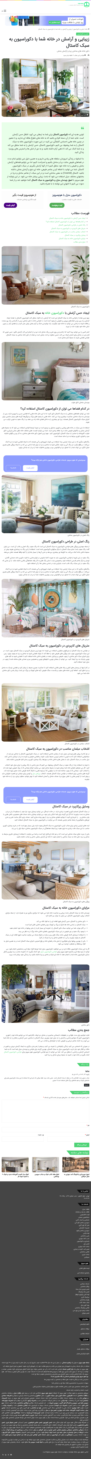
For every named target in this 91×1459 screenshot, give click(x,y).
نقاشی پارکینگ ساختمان (82, 1308)
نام (88, 1125)
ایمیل (87, 1135)
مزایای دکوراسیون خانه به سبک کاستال (72, 238)
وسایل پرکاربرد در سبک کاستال (75, 235)
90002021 (13, 468)
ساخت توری (85, 1254)
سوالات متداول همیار (83, 1349)
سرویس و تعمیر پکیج (83, 1230)
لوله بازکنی (86, 1233)
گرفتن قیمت (10, 205)
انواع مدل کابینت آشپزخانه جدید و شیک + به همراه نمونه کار (15, 1175)
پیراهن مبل (36, 773)
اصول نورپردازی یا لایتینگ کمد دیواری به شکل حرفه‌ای (76, 1175)
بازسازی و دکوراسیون (83, 1241)
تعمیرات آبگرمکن (84, 1228)
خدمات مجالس (84, 1284)
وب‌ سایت (41, 1135)
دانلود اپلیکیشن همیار (83, 1354)
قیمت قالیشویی (84, 1214)
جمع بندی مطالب (79, 242)
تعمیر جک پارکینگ (83, 1292)
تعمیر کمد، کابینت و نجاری (81, 1249)
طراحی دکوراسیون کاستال (13, 1052)
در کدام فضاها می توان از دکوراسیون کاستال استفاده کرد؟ (65, 221)
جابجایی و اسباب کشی (82, 1220)
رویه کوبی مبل (85, 1305)
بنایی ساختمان (85, 1236)
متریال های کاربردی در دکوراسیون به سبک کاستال (68, 228)
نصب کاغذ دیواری (84, 1238)
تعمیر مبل (86, 1244)
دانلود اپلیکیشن (84, 1324)
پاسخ (86, 1085)
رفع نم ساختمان (84, 1300)
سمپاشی (86, 1257)
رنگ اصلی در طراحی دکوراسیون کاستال (71, 225)
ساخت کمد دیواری (83, 1246)
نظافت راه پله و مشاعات (82, 1212)
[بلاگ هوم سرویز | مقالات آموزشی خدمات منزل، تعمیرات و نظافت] (78, 4)
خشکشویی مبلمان (83, 1217)
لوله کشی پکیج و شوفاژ (82, 1294)
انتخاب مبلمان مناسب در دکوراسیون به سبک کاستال (67, 231)
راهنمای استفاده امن (83, 1273)
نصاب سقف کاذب (84, 1302)
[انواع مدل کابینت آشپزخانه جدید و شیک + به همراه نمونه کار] (15, 1164)
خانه (86, 29)
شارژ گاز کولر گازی (84, 1225)
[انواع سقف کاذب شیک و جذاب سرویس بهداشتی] (45, 1164)
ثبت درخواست (57, 205)
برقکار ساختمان (85, 1286)
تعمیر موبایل (85, 1313)
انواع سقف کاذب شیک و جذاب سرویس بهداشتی (47, 1175)
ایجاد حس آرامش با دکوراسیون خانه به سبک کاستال (67, 218)
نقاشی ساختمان (84, 1252)
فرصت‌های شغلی (84, 1268)
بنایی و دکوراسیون (78, 29)
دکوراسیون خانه (54, 313)
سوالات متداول (85, 1329)
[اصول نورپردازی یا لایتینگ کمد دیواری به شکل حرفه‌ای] (75, 1164)
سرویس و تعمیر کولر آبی (82, 1222)
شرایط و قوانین (85, 1333)
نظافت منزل (85, 1209)
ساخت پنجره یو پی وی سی (81, 1310)
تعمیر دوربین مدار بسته (82, 1289)
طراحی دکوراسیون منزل (49, 951)
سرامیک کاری (85, 1297)
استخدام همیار (85, 1344)
